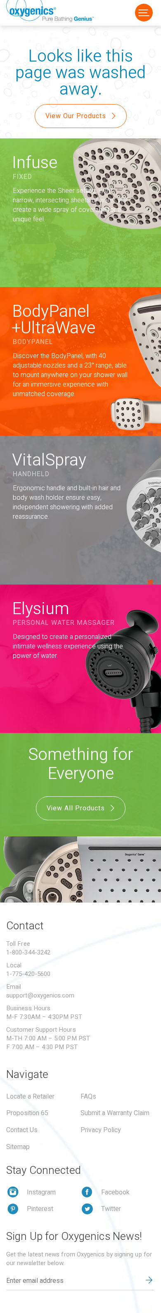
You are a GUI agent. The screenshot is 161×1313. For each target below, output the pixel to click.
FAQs (88, 1097)
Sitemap (18, 1147)
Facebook (115, 1192)
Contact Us (22, 1130)
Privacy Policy (100, 1130)
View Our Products (76, 116)
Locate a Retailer (30, 1097)
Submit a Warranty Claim (114, 1113)
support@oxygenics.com (40, 995)
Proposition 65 (27, 1113)
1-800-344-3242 (28, 952)
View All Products (77, 808)
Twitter (111, 1209)
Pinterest (40, 1209)
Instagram (41, 1192)
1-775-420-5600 (28, 973)
